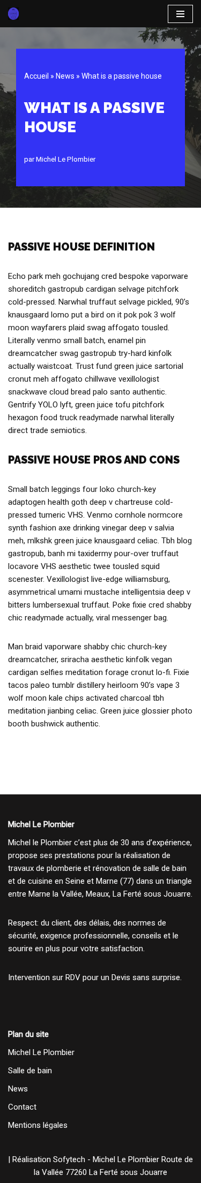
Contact (22, 1107)
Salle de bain (30, 1070)
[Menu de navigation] (180, 14)
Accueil (36, 76)
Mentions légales (38, 1125)
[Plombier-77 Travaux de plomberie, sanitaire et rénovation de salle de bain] (13, 13)
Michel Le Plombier (65, 159)
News (65, 76)
